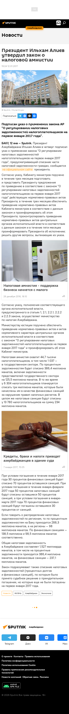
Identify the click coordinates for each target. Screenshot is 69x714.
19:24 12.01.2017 (10, 66)
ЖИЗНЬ (17, 593)
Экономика (46, 593)
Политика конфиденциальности (18, 660)
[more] (63, 296)
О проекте (7, 656)
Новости (7, 593)
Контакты (18, 656)
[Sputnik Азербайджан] (10, 24)
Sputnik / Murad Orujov (14, 110)
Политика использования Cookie (19, 665)
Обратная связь (30, 677)
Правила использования (37, 656)
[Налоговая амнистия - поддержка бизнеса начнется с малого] (34, 260)
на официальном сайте (17, 169)
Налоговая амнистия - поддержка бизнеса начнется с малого (31, 287)
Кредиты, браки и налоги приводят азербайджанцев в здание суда (32, 458)
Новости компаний (11, 677)
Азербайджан (31, 593)
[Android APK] (11, 686)
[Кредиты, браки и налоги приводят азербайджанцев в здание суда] (34, 431)
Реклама (44, 677)
